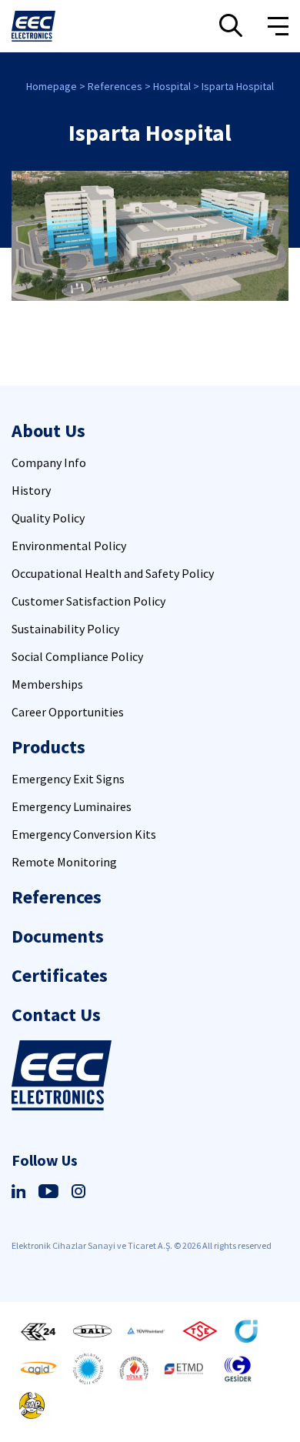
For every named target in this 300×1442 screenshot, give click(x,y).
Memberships (47, 684)
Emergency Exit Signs (68, 778)
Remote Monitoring (64, 862)
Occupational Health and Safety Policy (113, 573)
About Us (48, 430)
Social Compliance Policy (77, 656)
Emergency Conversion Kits (84, 834)
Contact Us (56, 1014)
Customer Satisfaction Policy (88, 601)
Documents (58, 936)
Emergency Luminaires (72, 806)
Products (48, 747)
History (31, 490)
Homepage (51, 86)
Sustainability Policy (65, 628)
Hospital (172, 86)
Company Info (49, 462)
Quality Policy (48, 518)
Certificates (60, 975)
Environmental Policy (69, 545)
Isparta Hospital (238, 86)
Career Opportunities (68, 711)
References (115, 86)
